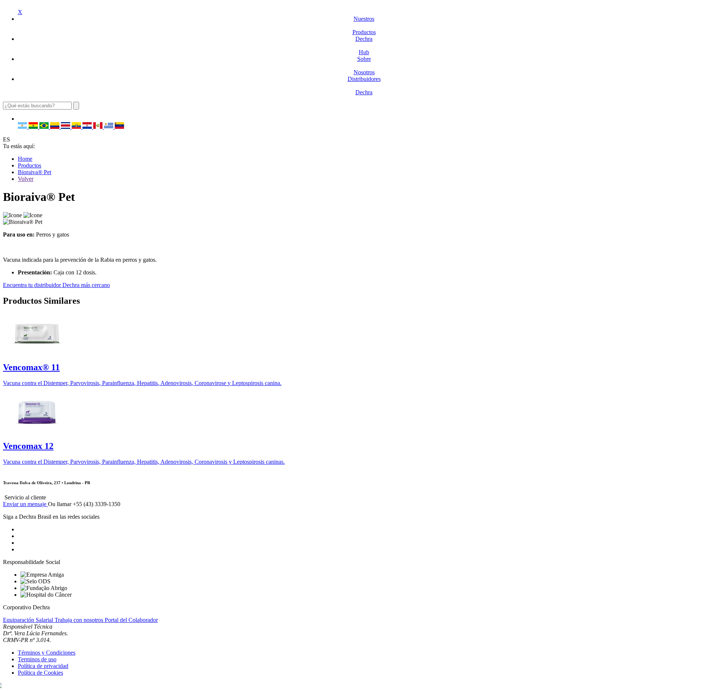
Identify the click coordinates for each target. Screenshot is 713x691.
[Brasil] (44, 127)
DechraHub (363, 45)
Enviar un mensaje (25, 504)
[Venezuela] (119, 127)
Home (25, 159)
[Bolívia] (34, 127)
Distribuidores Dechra (364, 85)
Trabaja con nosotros (80, 620)
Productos (29, 165)
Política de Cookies (40, 672)
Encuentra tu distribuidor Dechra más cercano (56, 285)
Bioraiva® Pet (34, 172)
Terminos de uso (37, 659)
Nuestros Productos (364, 25)
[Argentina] (23, 127)
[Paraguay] (87, 127)
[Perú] (98, 127)
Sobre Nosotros (364, 65)
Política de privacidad (43, 666)
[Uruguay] (109, 127)
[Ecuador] (77, 127)
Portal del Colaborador (131, 620)
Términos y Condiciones (46, 652)
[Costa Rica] (66, 127)
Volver (25, 179)
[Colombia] (55, 127)
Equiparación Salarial (29, 620)
